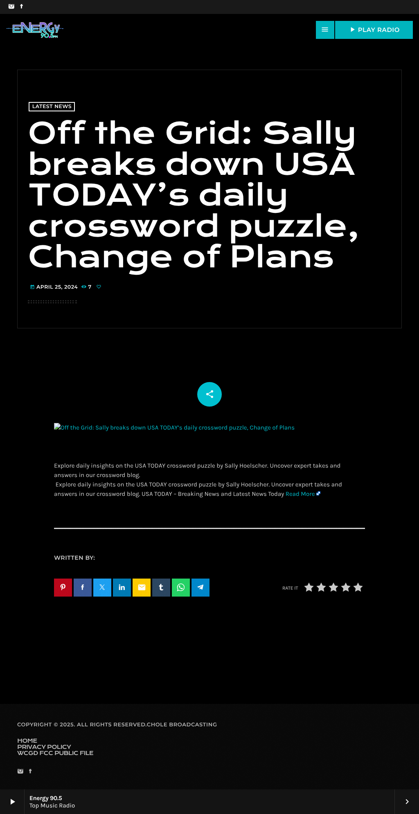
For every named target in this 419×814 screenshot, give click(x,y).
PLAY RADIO (374, 29)
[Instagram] (11, 7)
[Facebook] (21, 7)
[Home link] (34, 30)
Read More (300, 493)
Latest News (52, 107)
